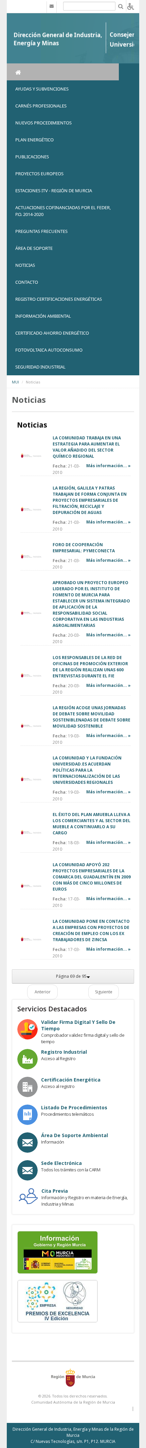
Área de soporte (34, 248)
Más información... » (108, 466)
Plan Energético (34, 140)
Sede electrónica (61, 1163)
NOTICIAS (25, 265)
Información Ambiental (43, 316)
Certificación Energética (71, 1079)
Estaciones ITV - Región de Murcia (53, 190)
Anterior (43, 992)
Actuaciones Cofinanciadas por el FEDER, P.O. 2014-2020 (63, 210)
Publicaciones (32, 157)
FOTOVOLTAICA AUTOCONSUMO (49, 350)
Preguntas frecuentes (41, 231)
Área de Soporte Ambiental (74, 1135)
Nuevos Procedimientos (43, 123)
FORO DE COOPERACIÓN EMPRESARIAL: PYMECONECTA (84, 548)
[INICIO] (63, 71)
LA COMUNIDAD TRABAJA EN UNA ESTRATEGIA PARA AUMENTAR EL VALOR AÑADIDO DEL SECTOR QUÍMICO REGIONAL (87, 447)
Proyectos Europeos (39, 174)
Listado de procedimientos (74, 1107)
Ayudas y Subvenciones (42, 89)
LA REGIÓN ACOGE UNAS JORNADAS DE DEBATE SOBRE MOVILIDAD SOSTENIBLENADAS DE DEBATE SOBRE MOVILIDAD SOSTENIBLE (91, 717)
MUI (15, 381)
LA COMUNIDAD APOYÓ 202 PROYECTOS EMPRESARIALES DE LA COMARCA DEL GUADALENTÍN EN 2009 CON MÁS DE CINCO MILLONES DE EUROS (92, 877)
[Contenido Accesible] (130, 6)
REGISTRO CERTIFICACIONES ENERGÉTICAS (58, 299)
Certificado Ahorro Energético (52, 333)
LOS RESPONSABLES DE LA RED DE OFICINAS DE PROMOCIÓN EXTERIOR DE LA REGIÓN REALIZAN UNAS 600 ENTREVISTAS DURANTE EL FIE (90, 667)
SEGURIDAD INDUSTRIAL (40, 367)
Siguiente (103, 992)
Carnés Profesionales (41, 106)
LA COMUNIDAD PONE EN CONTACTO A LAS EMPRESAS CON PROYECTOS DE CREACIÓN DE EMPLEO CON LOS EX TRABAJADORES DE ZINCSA (91, 930)
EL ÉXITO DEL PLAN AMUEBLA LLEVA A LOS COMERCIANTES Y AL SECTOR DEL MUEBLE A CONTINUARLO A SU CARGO (91, 824)
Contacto (26, 282)
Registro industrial (64, 1052)
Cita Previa (54, 1191)
